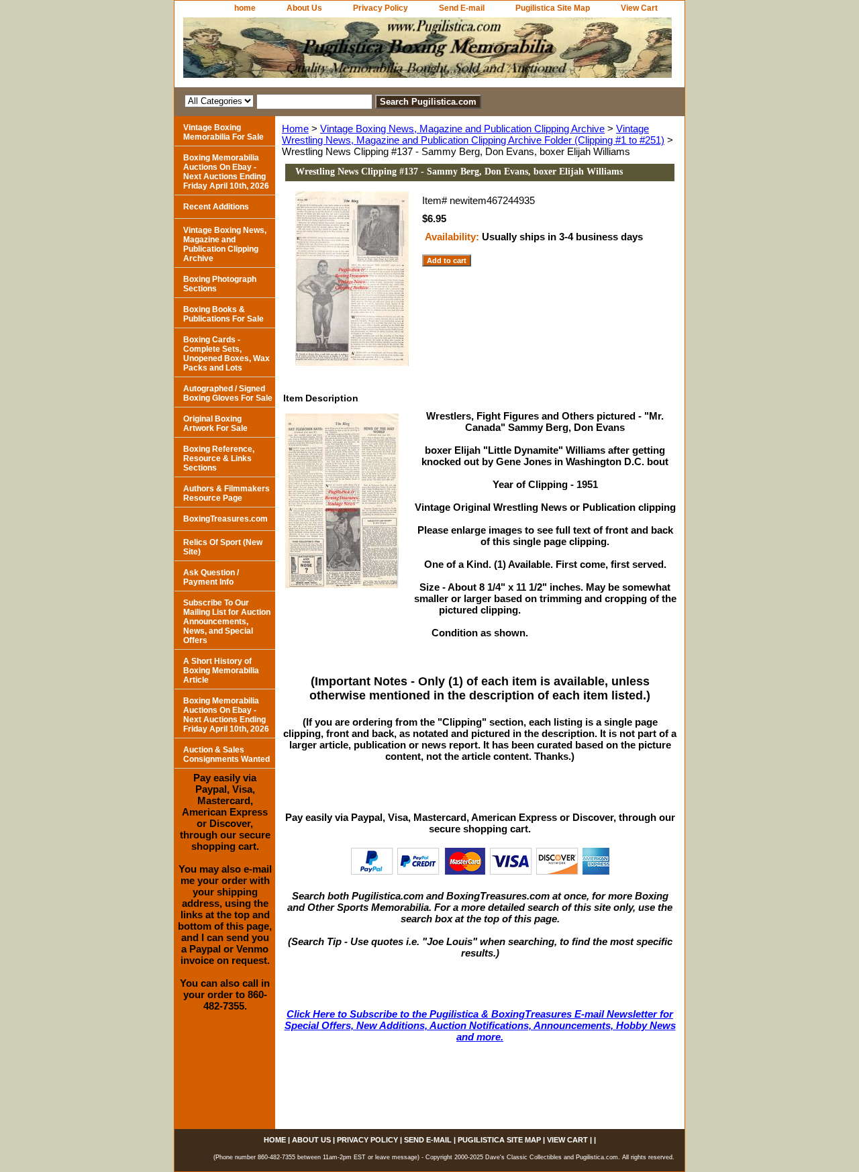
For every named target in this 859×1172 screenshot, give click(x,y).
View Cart (639, 8)
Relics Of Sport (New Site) (222, 547)
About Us (304, 8)
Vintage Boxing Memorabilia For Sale (223, 132)
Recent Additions (216, 206)
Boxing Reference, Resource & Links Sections (218, 458)
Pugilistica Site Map (552, 8)
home (245, 8)
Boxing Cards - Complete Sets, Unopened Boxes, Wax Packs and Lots (226, 354)
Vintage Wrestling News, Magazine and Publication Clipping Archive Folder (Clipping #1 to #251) (473, 134)
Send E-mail (462, 8)
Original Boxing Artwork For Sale (215, 423)
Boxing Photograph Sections (219, 284)
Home (295, 128)
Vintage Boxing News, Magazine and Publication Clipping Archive (462, 128)
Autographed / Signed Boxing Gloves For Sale (227, 393)
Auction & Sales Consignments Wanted (226, 754)
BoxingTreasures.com (225, 519)
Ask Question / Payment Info (211, 577)
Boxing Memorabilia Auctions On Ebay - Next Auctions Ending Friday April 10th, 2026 (226, 172)
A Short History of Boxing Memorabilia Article (221, 670)
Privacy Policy (380, 8)
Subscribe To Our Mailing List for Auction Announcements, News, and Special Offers (226, 621)
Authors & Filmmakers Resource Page (226, 493)
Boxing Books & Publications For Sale (223, 314)
